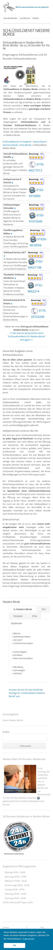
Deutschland (39, 141)
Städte (35, 18)
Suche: (6, 731)
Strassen (18, 616)
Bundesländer (10, 18)
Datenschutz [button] (28, 939)
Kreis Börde (25, 145)
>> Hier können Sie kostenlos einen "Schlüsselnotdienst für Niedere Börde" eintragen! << (26, 336)
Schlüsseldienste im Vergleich (17, 141)
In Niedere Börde (23, 609)
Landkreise (25, 18)
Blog (42, 927)
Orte (34, 616)
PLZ (44, 609)
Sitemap (6, 927)
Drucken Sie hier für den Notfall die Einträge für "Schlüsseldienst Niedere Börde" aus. (27, 693)
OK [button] (14, 945)
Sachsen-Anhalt (10, 145)
